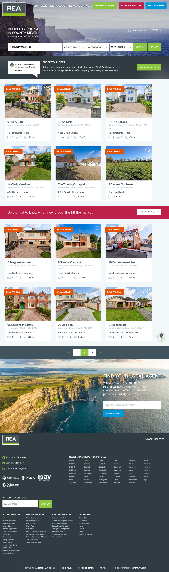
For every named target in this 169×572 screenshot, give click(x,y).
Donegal (132, 461)
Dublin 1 (146, 461)
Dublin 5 (117, 464)
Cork (115, 461)
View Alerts (19, 70)
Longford (132, 476)
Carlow (71, 461)
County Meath (21, 47)
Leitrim (101, 476)
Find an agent (156, 5)
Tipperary (72, 483)
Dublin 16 (117, 470)
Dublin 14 (87, 470)
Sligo (145, 480)
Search (140, 47)
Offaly (116, 480)
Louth (146, 476)
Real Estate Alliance (42, 568)
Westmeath (103, 483)
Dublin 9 (102, 467)
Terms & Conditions (86, 568)
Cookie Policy (66, 568)
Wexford (117, 483)
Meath (86, 480)
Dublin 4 (102, 464)
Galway (116, 473)
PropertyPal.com (138, 568)
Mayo (71, 480)
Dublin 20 (72, 473)
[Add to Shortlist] (46, 88)
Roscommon (133, 480)
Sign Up (45, 504)
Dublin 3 (87, 464)
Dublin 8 (87, 467)
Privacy (103, 568)
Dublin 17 (132, 470)
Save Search (139, 30)
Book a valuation (131, 5)
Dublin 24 (102, 473)
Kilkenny (72, 476)
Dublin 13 (72, 470)
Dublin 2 (72, 464)
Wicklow (132, 483)
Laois (86, 476)
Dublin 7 (72, 467)
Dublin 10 (117, 467)
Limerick (117, 476)
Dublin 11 (132, 467)
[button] (121, 47)
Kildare (146, 473)
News (72, 5)
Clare (101, 461)
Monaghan (103, 480)
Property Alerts (104, 5)
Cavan (86, 461)
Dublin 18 (147, 470)
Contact (84, 5)
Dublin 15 (102, 470)
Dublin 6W (147, 464)
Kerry (131, 473)
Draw (154, 47)
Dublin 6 (132, 464)
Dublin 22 (87, 473)
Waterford (88, 483)
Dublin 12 (147, 467)
